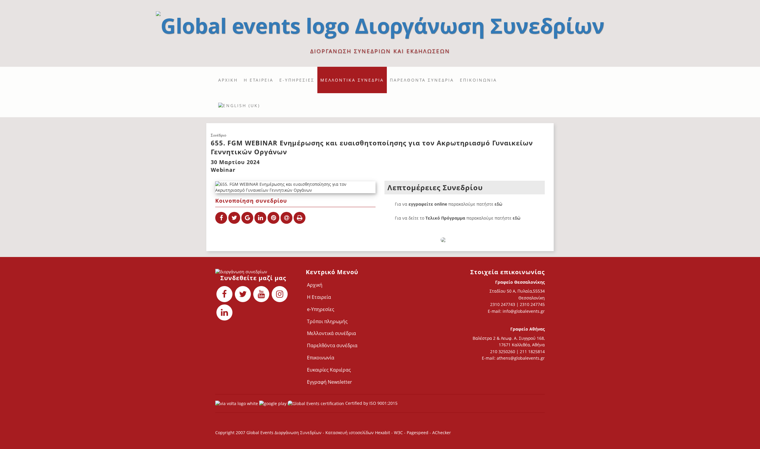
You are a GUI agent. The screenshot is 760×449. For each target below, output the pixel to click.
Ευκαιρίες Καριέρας (329, 370)
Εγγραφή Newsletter (329, 382)
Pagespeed (417, 432)
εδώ (498, 204)
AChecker (441, 432)
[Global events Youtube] (261, 294)
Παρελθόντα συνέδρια (422, 80)
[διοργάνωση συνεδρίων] (380, 23)
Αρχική (228, 80)
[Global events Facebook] (224, 294)
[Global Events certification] (316, 403)
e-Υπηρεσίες (296, 80)
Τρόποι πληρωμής (327, 321)
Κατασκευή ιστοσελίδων (350, 432)
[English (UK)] (239, 105)
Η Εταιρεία (258, 80)
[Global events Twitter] (243, 294)
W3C (398, 432)
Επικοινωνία (478, 80)
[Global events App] (272, 403)
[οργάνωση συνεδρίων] (253, 272)
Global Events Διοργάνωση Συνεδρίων (284, 432)
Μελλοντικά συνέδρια (352, 80)
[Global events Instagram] (280, 294)
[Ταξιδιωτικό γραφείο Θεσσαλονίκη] (236, 403)
